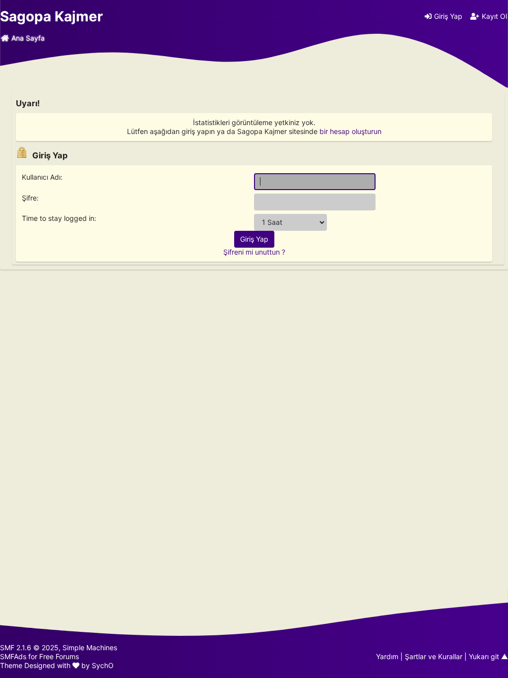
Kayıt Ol (494, 16)
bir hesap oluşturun (350, 131)
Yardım (387, 656)
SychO (103, 665)
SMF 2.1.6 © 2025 (29, 647)
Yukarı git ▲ (488, 656)
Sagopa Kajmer (51, 16)
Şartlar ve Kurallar (433, 656)
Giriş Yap (448, 16)
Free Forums (59, 656)
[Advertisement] (254, 341)
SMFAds (13, 656)
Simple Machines (90, 647)
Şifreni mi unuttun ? (254, 252)
